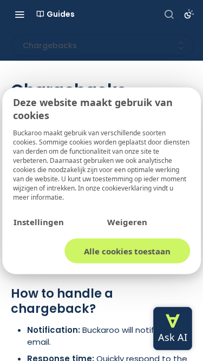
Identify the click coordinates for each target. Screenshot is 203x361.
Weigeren (127, 221)
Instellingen (39, 221)
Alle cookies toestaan (127, 250)
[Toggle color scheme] (189, 14)
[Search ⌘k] (169, 14)
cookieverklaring (127, 187)
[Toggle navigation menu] (19, 14)
